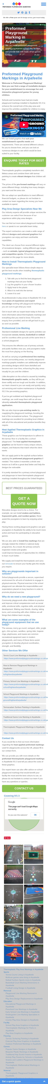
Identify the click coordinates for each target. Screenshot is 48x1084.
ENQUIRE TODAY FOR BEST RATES (24, 162)
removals (9, 564)
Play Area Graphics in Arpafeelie (19, 1033)
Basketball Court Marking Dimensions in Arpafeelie (22, 984)
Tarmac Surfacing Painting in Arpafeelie (22, 1038)
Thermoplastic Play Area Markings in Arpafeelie (23, 969)
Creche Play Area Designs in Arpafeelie (22, 1020)
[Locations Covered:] (3, 4)
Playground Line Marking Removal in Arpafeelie (21, 994)
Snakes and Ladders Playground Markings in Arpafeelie (24, 1061)
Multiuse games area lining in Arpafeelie (22, 977)
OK (35, 815)
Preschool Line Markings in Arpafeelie (21, 1009)
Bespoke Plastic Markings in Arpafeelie (22, 1052)
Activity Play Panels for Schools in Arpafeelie (24, 1057)
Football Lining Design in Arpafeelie (20, 988)
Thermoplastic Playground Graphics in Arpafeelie (22, 1074)
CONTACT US (24, 788)
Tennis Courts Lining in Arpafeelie (20, 975)
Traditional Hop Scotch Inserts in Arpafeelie (24, 1054)
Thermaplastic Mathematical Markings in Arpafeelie (23, 1066)
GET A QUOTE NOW (24, 501)
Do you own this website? (17, 815)
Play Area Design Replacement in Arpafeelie (24, 999)
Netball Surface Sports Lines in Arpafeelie (23, 980)
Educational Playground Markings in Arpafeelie (21, 1005)
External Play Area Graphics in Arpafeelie (23, 1041)
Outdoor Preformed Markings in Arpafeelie (23, 1044)
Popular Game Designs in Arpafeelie (21, 1049)
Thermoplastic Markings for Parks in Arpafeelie (21, 1029)
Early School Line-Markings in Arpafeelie (23, 1012)
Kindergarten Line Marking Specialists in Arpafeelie (22, 1016)
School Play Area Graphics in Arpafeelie (22, 1025)
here (4, 226)
